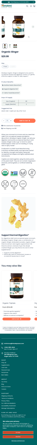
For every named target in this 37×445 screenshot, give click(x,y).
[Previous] (4, 26)
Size (2, 63)
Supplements (5, 365)
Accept (18, 432)
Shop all (3, 362)
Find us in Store (5, 386)
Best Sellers (4, 375)
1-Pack (5, 66)
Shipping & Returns (7, 396)
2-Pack (13, 66)
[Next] (33, 26)
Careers (3, 389)
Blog (2, 384)
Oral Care (4, 367)
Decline (18, 437)
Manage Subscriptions (8, 408)
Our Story (4, 382)
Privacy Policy (5, 401)
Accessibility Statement (8, 406)
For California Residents (8, 403)
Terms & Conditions (7, 398)
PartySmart (4, 372)
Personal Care (5, 370)
